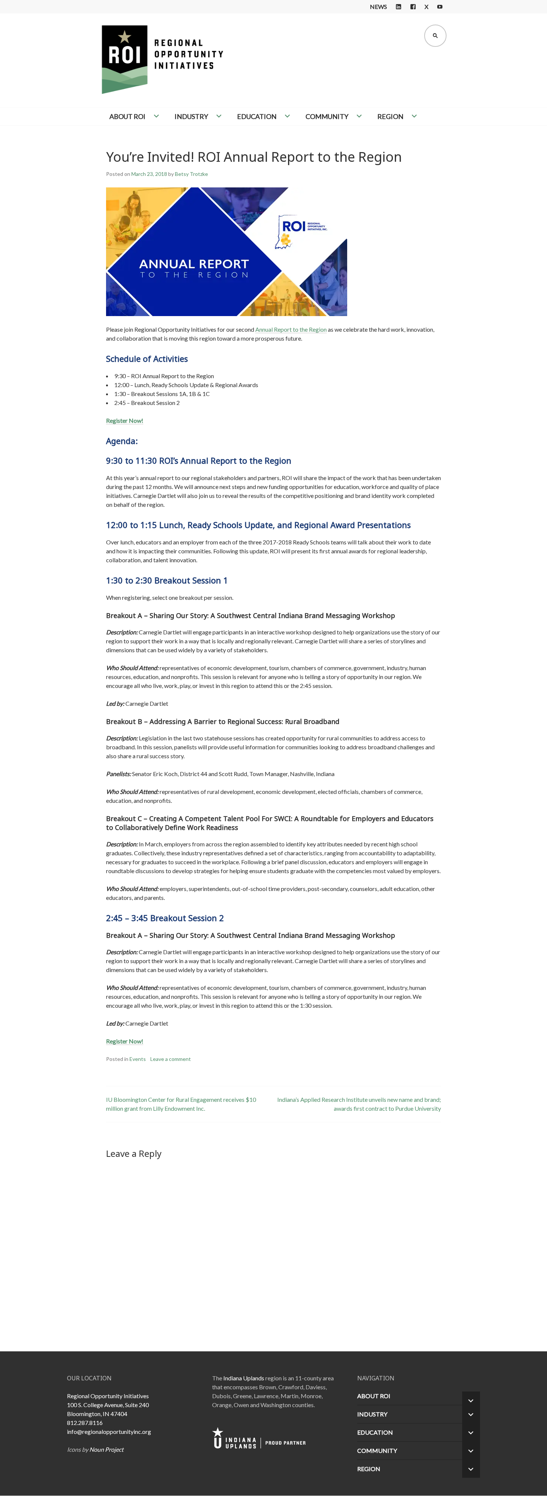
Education (256, 116)
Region (390, 116)
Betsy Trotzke (191, 174)
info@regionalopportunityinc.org (109, 1431)
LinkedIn (399, 6)
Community (327, 116)
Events (137, 1059)
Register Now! (124, 420)
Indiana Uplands (243, 1377)
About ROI (127, 116)
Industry (191, 116)
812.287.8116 (85, 1422)
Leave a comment (170, 1059)
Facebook (413, 6)
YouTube (440, 6)
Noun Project (106, 1449)
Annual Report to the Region (291, 329)
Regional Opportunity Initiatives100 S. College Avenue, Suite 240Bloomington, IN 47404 (108, 1404)
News (378, 6)
